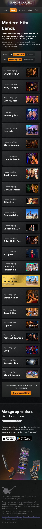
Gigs (30, 10)
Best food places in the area (13, 519)
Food (37, 10)
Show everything (21, 393)
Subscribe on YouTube (31, 517)
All (11, 54)
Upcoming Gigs (15, 60)
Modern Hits (19, 54)
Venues (22, 10)
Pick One (30, 54)
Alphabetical (28, 60)
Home (5, 10)
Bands (13, 10)
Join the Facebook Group (12, 517)
